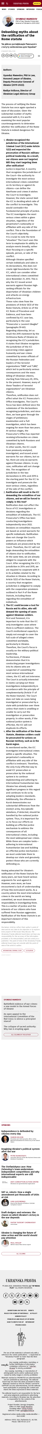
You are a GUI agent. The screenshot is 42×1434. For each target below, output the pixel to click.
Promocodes (20, 1325)
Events (31, 1310)
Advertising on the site (17, 1310)
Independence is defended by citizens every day (17, 1132)
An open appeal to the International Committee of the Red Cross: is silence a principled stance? (20, 1018)
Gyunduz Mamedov (26, 19)
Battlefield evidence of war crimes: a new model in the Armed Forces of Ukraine (20, 1006)
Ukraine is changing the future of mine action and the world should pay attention (19, 1235)
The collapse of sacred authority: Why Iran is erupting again (20, 1027)
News (4, 9)
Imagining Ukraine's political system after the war (20, 1150)
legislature (29, 950)
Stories (11, 9)
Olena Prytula (27, 1409)
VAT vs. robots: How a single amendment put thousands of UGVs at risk (20, 1195)
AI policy (33, 1313)
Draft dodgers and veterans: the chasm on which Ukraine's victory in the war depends (20, 1215)
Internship (29, 1322)
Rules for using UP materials (16, 1313)
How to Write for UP (15, 1322)
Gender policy (20, 1316)
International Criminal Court (12, 950)
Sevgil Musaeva (26, 1407)
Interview (30, 9)
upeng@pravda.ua (27, 1411)
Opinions (20, 9)
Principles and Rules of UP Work (20, 1319)
